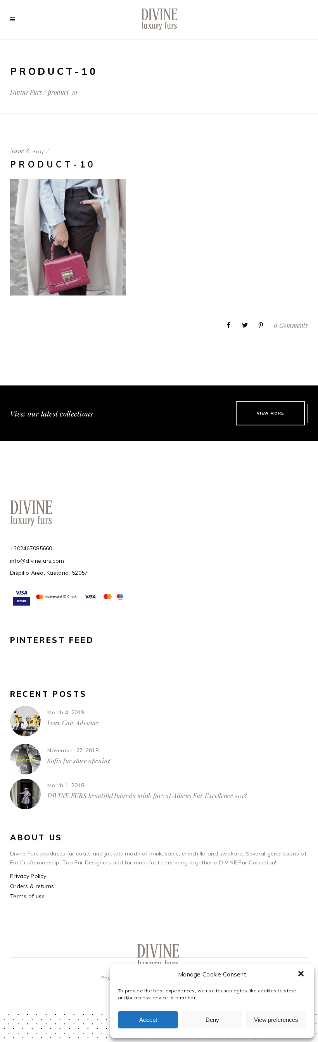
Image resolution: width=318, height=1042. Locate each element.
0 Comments (291, 325)
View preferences (276, 1019)
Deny (212, 1019)
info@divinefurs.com (37, 560)
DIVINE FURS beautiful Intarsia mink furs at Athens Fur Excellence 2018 (147, 795)
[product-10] (68, 293)
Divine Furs (26, 92)
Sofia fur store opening (78, 761)
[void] (14, 19)
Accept (148, 1019)
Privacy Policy (28, 876)
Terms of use (27, 896)
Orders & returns (32, 886)
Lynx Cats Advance (73, 723)
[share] (229, 325)
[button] (301, 974)
